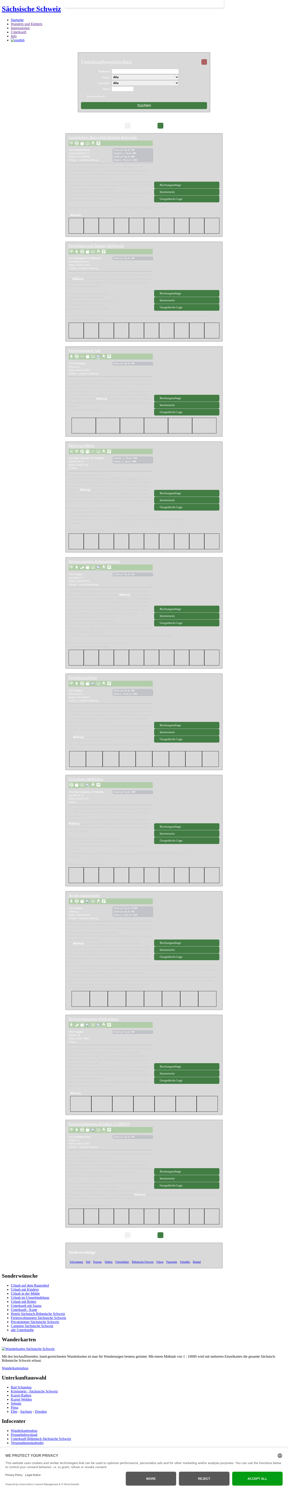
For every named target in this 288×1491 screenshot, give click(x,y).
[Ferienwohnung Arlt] (186, 372)
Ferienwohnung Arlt (85, 350)
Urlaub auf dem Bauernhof (30, 1285)
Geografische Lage (171, 199)
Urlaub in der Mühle (25, 1293)
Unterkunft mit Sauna (26, 1306)
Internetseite (167, 192)
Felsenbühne (122, 1261)
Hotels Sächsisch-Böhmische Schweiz (38, 1314)
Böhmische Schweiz (142, 1261)
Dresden (41, 1411)
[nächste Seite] (160, 126)
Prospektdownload (24, 1435)
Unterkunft (18, 32)
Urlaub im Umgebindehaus (30, 1297)
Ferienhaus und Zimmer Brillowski (96, 246)
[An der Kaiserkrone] (186, 916)
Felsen (159, 1261)
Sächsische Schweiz (31, 9)
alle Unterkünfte (22, 1330)
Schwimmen (76, 1261)
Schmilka (185, 1261)
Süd (88, 1261)
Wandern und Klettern (26, 24)
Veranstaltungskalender (27, 1443)
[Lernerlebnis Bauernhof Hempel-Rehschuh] (186, 158)
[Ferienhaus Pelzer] (186, 699)
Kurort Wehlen (21, 1399)
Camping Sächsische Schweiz (32, 1326)
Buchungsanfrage (170, 185)
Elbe (14, 1411)
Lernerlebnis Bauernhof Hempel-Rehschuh (103, 137)
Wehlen (108, 1261)
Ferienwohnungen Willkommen (94, 1019)
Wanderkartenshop (15, 1368)
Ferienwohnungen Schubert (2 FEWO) (99, 1124)
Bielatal (197, 1261)
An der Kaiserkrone (84, 895)
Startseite (17, 20)
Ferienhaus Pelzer (83, 678)
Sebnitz (16, 1403)
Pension (97, 1261)
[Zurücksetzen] (204, 62)
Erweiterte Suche (96, 96)
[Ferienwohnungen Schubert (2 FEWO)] (186, 1145)
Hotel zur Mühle (82, 446)
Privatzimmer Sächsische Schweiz (35, 1322)
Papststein (171, 1261)
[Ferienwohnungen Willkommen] (186, 1040)
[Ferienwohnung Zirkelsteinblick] (186, 582)
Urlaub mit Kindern (25, 1289)
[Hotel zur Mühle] (186, 467)
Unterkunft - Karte (24, 1310)
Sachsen (26, 1411)
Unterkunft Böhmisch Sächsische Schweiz (41, 1439)
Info (14, 36)
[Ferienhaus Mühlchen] (186, 800)
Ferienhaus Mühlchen (86, 779)
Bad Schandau (21, 1387)
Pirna (14, 1407)
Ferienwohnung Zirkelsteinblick (94, 561)
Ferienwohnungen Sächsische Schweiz (38, 1318)
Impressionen (20, 28)
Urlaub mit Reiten (23, 1302)
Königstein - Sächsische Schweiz (34, 1391)
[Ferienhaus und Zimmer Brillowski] (186, 267)
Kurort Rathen (21, 1395)
